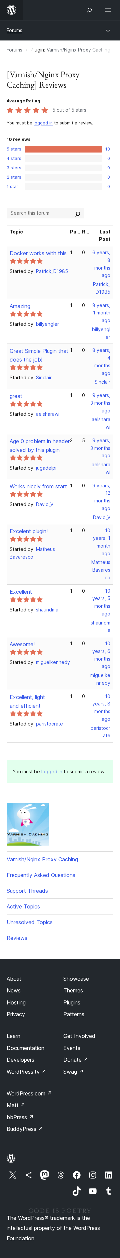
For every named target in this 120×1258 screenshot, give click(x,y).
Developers (20, 1059)
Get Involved (79, 1036)
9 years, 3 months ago (100, 402)
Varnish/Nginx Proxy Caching (78, 50)
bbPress (20, 1117)
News (14, 990)
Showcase (76, 978)
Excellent (21, 591)
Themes (73, 990)
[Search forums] (77, 213)
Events (71, 1048)
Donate (75, 1059)
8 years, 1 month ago (101, 312)
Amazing (20, 306)
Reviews (17, 938)
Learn (13, 1036)
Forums (14, 30)
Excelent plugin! (29, 531)
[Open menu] (109, 10)
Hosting (16, 1002)
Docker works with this (38, 253)
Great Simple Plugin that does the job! (39, 355)
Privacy (16, 1014)
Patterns (73, 1014)
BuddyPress (25, 1129)
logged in (43, 122)
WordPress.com (29, 1093)
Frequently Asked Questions (41, 875)
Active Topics (23, 906)
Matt (16, 1105)
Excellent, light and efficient (27, 701)
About (14, 978)
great (16, 396)
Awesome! (22, 644)
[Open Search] (89, 10)
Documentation (25, 1048)
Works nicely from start (38, 486)
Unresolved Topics (30, 922)
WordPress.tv (26, 1071)
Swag (73, 1071)
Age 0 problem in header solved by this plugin (40, 445)
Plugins (71, 1002)
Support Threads (27, 890)
